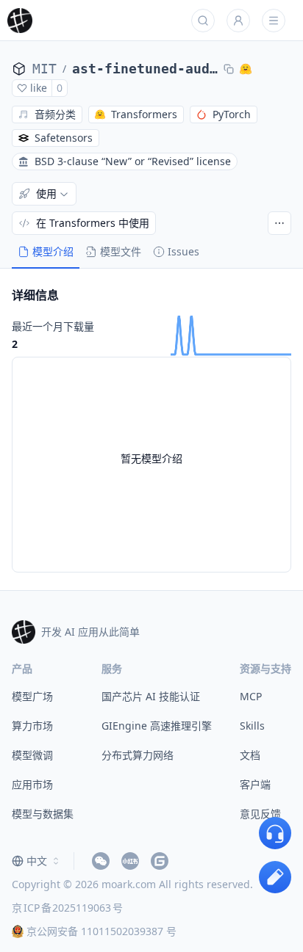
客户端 (255, 784)
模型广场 (32, 696)
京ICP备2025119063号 (67, 908)
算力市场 (32, 726)
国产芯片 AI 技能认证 (150, 696)
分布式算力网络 (137, 755)
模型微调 (32, 755)
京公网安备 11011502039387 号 (101, 931)
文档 (250, 755)
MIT (44, 68)
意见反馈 (260, 814)
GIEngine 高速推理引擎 (156, 726)
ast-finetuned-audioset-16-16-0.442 (145, 68)
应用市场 (32, 784)
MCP (251, 696)
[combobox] (37, 861)
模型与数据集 (43, 814)
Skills (252, 726)
